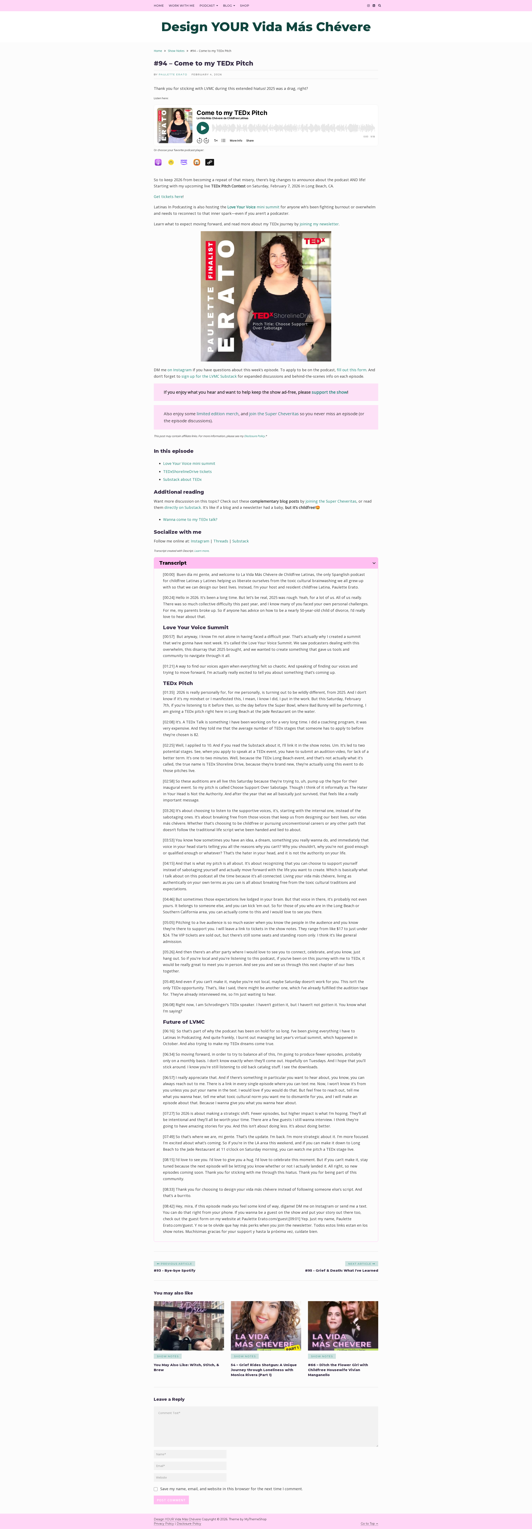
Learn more (201, 551)
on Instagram (179, 369)
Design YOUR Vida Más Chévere (266, 26)
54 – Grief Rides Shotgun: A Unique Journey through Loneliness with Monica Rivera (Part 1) (264, 1370)
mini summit (253, 206)
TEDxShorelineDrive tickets (187, 471)
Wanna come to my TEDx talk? (190, 519)
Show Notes (168, 1356)
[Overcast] (198, 162)
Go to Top (368, 1523)
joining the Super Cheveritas (330, 501)
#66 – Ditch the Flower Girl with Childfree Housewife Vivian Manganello (338, 1370)
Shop (244, 5)
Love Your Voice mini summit (189, 463)
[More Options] (211, 162)
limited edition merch (218, 413)
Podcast (207, 5)
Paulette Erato (173, 74)
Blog (227, 5)
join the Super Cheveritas (274, 413)
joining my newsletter (319, 223)
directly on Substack (182, 507)
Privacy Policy (164, 1523)
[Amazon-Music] (186, 162)
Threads (220, 541)
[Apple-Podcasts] (160, 162)
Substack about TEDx (182, 479)
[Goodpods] (173, 162)
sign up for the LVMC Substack (209, 376)
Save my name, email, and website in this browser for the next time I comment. (231, 1488)
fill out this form (351, 369)
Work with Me (182, 5)
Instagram (200, 541)
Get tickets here (168, 196)
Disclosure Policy (254, 436)
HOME (159, 5)
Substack (240, 541)
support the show (329, 392)
